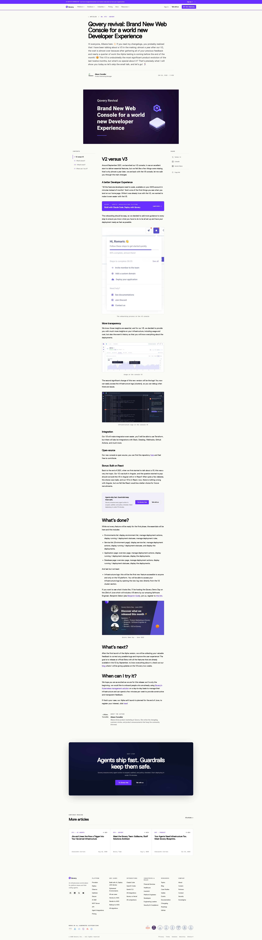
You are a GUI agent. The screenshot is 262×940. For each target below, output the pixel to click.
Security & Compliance (151, 905)
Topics (163, 882)
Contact (181, 893)
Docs (117, 7)
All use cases (113, 894)
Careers (180, 886)
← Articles (92, 16)
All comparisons (131, 900)
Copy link (177, 172)
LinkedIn (177, 161)
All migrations (113, 908)
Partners (181, 889)
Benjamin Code (133, 596)
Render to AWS (114, 901)
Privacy (161, 936)
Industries (101, 7)
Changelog (164, 903)
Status (189, 936)
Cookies (174, 936)
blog (103, 666)
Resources (124, 7)
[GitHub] (70, 893)
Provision (95, 882)
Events (163, 896)
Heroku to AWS (114, 898)
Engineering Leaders (150, 902)
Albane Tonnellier (100, 74)
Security (181, 896)
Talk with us (175, 7)
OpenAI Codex (131, 886)
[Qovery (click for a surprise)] (73, 878)
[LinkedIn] (74, 893)
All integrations (131, 893)
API (93, 907)
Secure (94, 896)
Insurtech (147, 891)
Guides (163, 893)
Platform (80, 7)
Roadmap (164, 907)
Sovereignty (182, 900)
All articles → (189, 818)
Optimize (95, 893)
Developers (147, 898)
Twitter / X (178, 157)
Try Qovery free (142, 502)
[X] (79, 893)
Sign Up (189, 2)
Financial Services (149, 884)
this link (159, 596)
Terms (168, 936)
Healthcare (147, 888)
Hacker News (178, 166)
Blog (162, 886)
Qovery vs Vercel (132, 896)
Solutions (90, 7)
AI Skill (94, 900)
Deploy (94, 886)
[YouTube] (83, 893)
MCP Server (96, 903)
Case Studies (165, 889)
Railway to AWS (114, 905)
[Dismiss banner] (195, 2)
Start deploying (189, 7)
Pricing (110, 7)
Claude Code (131, 882)
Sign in (166, 7)
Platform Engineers (150, 895)
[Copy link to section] (100, 159)
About (180, 882)
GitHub (163, 910)
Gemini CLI (130, 889)
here (152, 455)
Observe (94, 889)
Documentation (166, 900)
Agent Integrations (98, 910)
